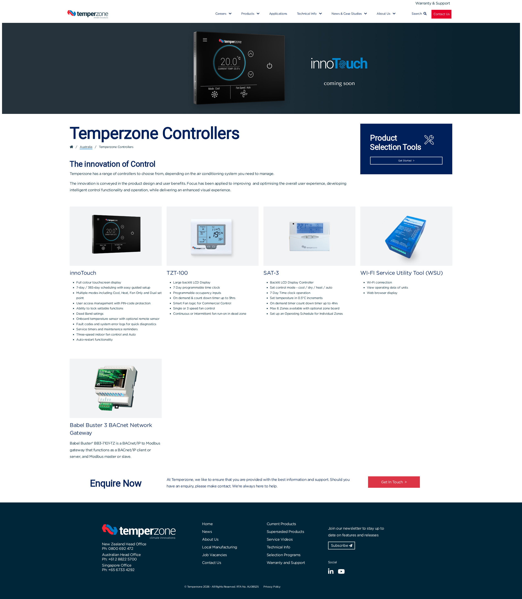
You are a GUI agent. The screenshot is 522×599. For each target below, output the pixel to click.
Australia (86, 147)
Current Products (281, 524)
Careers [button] (221, 14)
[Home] (71, 147)
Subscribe (340, 545)
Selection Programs (284, 555)
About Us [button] (384, 14)
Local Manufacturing (219, 547)
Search (418, 14)
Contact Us (441, 14)
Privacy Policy (271, 586)
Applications (278, 14)
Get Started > (406, 160)
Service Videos (280, 539)
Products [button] (248, 14)
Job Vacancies (214, 555)
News (207, 531)
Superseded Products (285, 531)
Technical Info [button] (307, 14)
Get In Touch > (394, 482)
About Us (210, 539)
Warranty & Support (432, 3)
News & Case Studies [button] (347, 14)
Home (207, 524)
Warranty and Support (286, 562)
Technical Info (278, 547)
